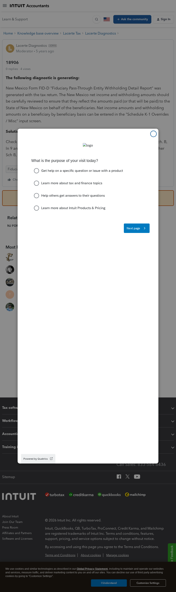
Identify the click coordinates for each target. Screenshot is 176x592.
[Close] (153, 134)
